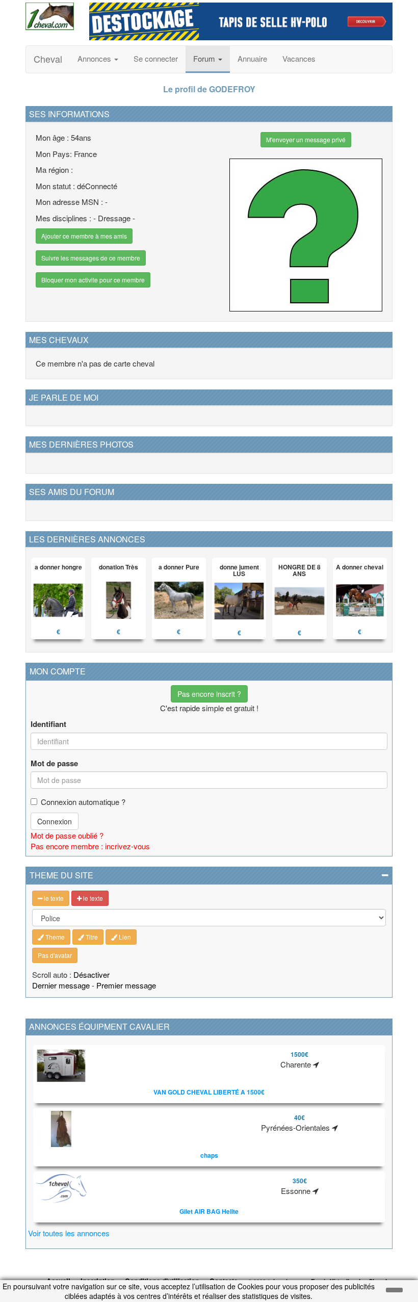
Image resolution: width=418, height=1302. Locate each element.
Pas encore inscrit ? (209, 694)
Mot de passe (54, 763)
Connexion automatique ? (83, 801)
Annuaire (252, 58)
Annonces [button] (95, 58)
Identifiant (48, 724)
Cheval (48, 58)
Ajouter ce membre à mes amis (84, 235)
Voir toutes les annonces (69, 1233)
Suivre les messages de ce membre (90, 257)
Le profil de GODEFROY (209, 89)
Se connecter (156, 58)
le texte (53, 898)
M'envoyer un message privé (306, 139)
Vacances (299, 58)
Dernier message (61, 985)
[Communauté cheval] (49, 16)
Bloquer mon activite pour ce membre (93, 279)
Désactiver (91, 974)
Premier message (126, 985)
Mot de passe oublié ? (67, 835)
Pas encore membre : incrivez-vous (90, 846)
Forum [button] (205, 58)
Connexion (54, 821)
